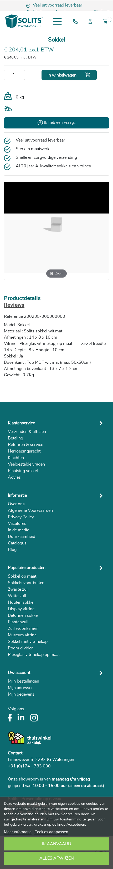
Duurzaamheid (21, 537)
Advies (14, 477)
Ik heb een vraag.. (59, 123)
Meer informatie (18, 832)
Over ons (16, 504)
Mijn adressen (21, 688)
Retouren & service (25, 445)
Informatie (17, 495)
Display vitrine (21, 609)
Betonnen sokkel (23, 615)
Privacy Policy (21, 517)
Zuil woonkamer (23, 628)
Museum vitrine (22, 635)
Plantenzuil (18, 622)
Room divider (20, 648)
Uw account (19, 673)
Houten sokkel (21, 602)
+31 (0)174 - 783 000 (29, 766)
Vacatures (17, 523)
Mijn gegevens (21, 694)
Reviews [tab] (14, 305)
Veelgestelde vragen (26, 464)
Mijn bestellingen (23, 681)
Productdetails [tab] (22, 299)
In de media (18, 530)
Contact (15, 753)
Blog (12, 550)
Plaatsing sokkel (23, 471)
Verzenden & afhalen (27, 432)
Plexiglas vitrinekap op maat (34, 655)
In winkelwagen (69, 75)
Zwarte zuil (18, 589)
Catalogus (17, 543)
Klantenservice (21, 423)
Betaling (15, 438)
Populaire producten (26, 568)
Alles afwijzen (56, 858)
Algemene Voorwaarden (30, 510)
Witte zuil (17, 596)
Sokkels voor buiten (26, 583)
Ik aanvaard (56, 844)
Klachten (16, 458)
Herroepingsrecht (24, 451)
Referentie (13, 316)
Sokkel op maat (22, 576)
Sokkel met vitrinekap (28, 641)
